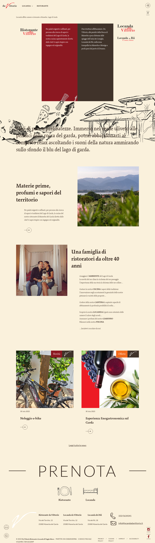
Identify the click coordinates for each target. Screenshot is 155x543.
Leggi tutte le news (77, 445)
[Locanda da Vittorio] (10, 5)
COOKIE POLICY (111, 540)
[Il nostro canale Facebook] (148, 536)
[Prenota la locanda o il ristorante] (6, 527)
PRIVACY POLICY (101, 540)
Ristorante (42, 6)
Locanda (26, 6)
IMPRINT (122, 539)
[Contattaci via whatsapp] (6, 535)
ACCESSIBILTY (134, 539)
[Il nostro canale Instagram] (148, 530)
